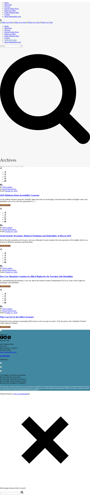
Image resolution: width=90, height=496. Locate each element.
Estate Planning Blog (11, 12)
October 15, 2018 (11, 313)
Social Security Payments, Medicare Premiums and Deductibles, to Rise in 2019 (35, 236)
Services (7, 7)
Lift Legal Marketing (21, 394)
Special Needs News (11, 9)
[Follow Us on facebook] (2, 338)
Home (6, 3)
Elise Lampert (7, 187)
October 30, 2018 (11, 191)
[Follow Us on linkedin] (5, 338)
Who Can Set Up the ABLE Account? (17, 317)
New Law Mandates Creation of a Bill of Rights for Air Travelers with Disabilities (36, 276)
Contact (7, 14)
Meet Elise (8, 5)
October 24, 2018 (11, 272)
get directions (5, 356)
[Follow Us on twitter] (9, 338)
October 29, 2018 (11, 231)
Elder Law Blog (10, 11)
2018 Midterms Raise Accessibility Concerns (19, 195)
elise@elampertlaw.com (12, 16)
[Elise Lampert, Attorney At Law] (26, 22)
